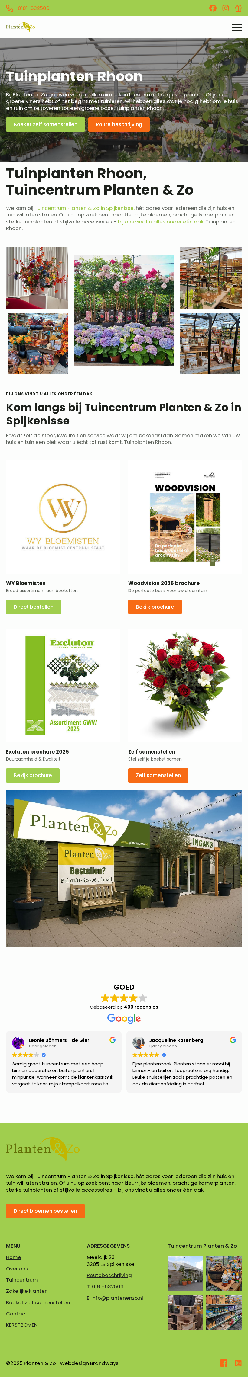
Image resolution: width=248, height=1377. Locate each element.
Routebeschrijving (109, 1275)
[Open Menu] (237, 27)
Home (13, 1257)
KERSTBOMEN (22, 1324)
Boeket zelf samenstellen (38, 1302)
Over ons (17, 1268)
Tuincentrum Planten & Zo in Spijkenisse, (84, 208)
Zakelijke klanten (27, 1291)
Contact (16, 1313)
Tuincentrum (22, 1279)
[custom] (213, 8)
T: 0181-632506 (105, 1286)
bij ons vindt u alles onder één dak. (161, 221)
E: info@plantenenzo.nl (115, 1298)
